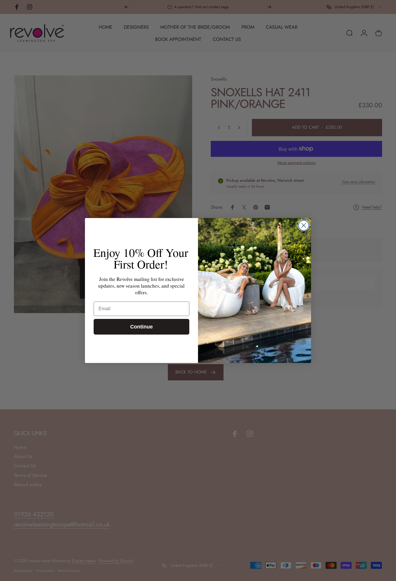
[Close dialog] (304, 225)
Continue (141, 327)
